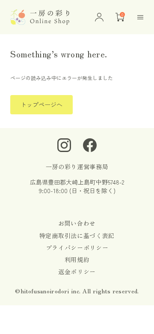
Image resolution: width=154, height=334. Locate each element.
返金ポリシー (77, 271)
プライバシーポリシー (77, 247)
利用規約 (77, 259)
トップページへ (41, 104)
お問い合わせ (77, 223)
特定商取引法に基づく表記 (77, 235)
